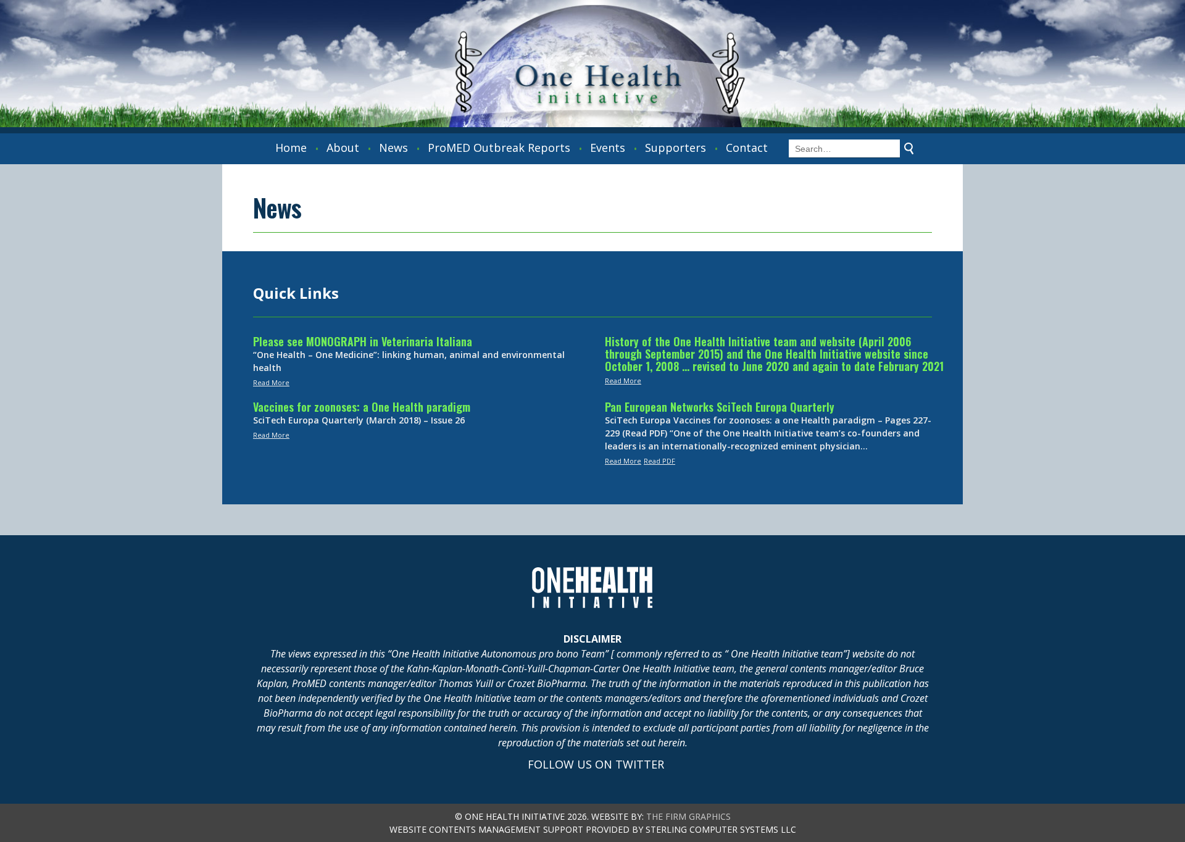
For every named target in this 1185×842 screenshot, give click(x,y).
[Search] (909, 149)
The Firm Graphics (688, 816)
